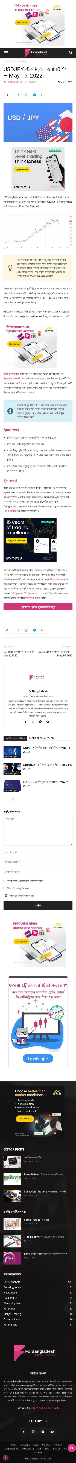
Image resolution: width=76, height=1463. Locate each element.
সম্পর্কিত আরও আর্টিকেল (15, 738)
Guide (36, 1444)
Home (7, 61)
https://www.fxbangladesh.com (38, 696)
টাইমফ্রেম (12, 206)
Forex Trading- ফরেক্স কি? (37, 1219)
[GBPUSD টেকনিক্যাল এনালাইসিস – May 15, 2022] (12, 769)
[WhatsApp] (26, 94)
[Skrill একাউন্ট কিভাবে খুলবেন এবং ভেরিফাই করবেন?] (12, 1258)
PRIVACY (56, 1448)
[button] (6, 53)
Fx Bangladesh (14, 81)
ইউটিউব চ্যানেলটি (18, 588)
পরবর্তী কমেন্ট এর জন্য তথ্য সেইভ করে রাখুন (25, 880)
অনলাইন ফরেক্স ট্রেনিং (32, 1157)
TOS (39, 1448)
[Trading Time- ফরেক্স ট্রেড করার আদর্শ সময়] (12, 1241)
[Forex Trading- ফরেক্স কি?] (12, 1224)
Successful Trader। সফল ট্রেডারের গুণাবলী (45, 1191)
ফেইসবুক (15, 593)
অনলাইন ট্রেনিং (33, 598)
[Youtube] (49, 722)
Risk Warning (12, 511)
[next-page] (11, 799)
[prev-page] (6, 799)
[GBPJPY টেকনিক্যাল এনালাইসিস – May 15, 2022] (12, 752)
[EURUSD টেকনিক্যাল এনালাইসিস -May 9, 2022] (12, 786)
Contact (38, 1452)
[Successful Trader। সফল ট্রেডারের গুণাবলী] (12, 1196)
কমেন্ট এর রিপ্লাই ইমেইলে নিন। (22, 895)
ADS (66, 1448)
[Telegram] (34, 94)
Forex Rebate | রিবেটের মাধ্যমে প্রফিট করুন (43, 1174)
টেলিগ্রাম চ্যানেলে (31, 593)
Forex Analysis (20, 61)
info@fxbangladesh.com (45, 1407)
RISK (47, 1448)
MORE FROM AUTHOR (41, 738)
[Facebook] (18, 94)
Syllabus (46, 1444)
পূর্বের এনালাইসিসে (11, 373)
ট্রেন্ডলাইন (8, 378)
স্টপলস (33, 466)
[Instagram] (33, 1431)
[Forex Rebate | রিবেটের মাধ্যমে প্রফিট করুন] (12, 1179)
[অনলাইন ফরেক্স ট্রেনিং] (12, 1162)
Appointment (12, 1448)
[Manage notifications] (5, 1457)
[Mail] (34, 722)
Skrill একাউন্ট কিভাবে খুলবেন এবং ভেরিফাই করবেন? (45, 1253)
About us (25, 1444)
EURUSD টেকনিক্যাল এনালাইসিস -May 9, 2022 (20, 653)
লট (18, 378)
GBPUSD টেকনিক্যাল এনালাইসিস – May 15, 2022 (55, 653)
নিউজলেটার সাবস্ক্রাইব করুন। (18, 888)
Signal (14, 1444)
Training (58, 1444)
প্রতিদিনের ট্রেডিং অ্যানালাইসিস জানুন (38, 607)
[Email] (42, 94)
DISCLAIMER (28, 1448)
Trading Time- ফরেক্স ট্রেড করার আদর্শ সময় (44, 1236)
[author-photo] (38, 686)
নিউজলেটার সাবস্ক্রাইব (59, 579)
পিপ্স (11, 302)
